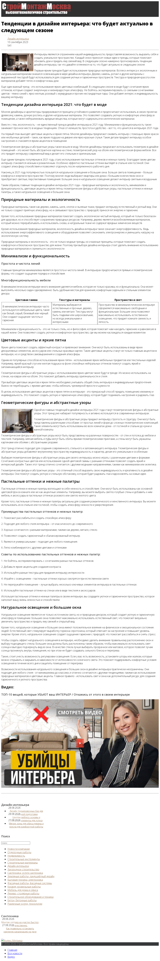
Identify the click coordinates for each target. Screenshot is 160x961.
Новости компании (19, 849)
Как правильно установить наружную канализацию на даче (20, 930)
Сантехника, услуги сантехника (25, 873)
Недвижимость (16, 855)
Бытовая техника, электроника (25, 879)
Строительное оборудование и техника (30, 897)
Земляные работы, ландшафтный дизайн (31, 876)
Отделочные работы (19, 852)
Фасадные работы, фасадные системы (30, 883)
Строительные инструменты (24, 859)
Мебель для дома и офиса (23, 890)
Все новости (15, 50)
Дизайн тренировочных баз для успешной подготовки (26, 813)
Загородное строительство (23, 869)
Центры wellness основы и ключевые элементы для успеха (26, 819)
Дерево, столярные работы (23, 893)
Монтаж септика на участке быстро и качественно (20, 924)
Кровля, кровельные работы (24, 886)
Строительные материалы (23, 862)
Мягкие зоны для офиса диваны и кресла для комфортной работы (26, 825)
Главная (12, 35)
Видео (11, 66)
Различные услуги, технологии (25, 903)
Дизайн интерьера (18, 38)
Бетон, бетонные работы (22, 900)
